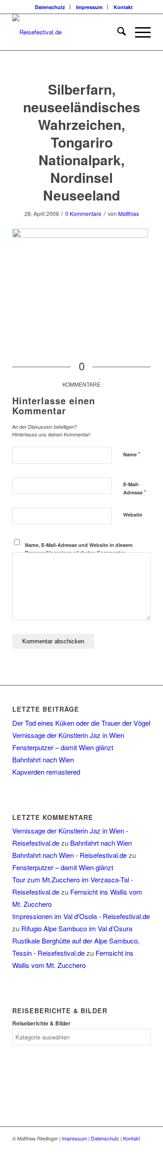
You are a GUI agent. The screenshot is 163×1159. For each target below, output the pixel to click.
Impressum (89, 7)
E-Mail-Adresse (134, 488)
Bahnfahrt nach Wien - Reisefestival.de (69, 855)
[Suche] (117, 32)
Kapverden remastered (46, 771)
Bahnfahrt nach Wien (43, 759)
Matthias (128, 213)
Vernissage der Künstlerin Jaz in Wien (68, 735)
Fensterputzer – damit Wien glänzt (62, 747)
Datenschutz (50, 7)
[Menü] (138, 32)
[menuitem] (50, 7)
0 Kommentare (83, 213)
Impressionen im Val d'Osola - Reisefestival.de (81, 916)
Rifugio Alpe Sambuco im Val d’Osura (76, 928)
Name (131, 454)
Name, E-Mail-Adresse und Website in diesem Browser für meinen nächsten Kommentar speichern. (79, 552)
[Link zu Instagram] (144, 1147)
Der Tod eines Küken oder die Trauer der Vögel (81, 723)
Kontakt (123, 7)
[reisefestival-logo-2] (67, 32)
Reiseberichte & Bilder (41, 1023)
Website (132, 514)
